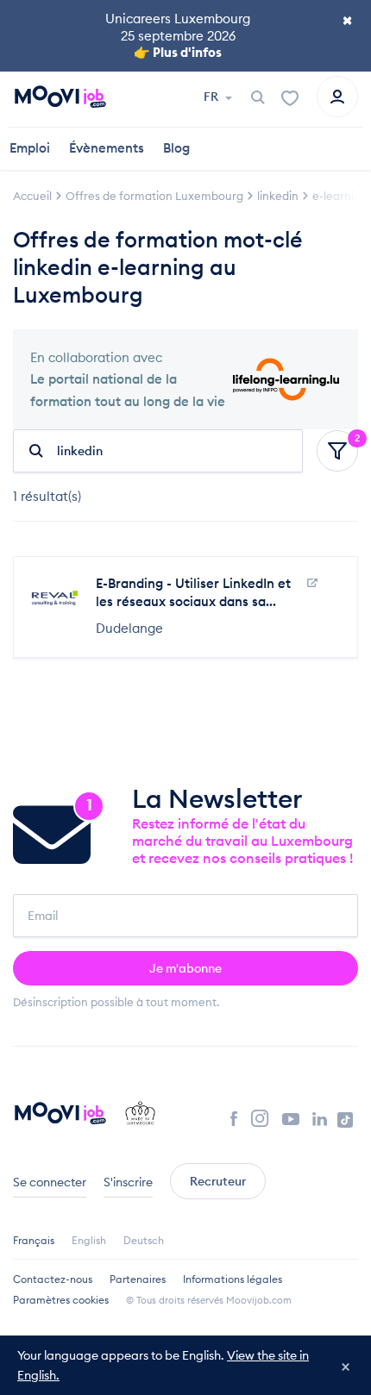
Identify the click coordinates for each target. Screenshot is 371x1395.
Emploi (29, 148)
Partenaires (138, 1279)
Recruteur (218, 1181)
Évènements (106, 148)
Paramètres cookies (61, 1299)
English (89, 1240)
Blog (176, 148)
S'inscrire (128, 1182)
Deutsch (143, 1240)
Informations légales (232, 1279)
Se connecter (49, 1182)
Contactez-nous (52, 1279)
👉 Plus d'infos (178, 52)
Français (33, 1240)
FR (212, 96)
